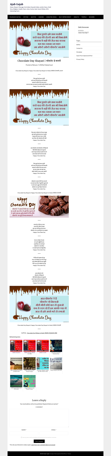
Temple (83, 17)
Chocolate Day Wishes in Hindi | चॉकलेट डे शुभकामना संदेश (42, 333)
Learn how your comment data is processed (43, 445)
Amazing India (51, 17)
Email (53, 430)
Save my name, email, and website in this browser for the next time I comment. (39, 437)
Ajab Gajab (16, 4)
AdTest (78, 44)
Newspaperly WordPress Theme (62, 453)
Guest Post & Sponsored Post (84, 55)
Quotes (33, 17)
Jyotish (25, 17)
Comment (39, 407)
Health (76, 17)
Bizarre (92, 17)
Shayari (41, 17)
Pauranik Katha (15, 17)
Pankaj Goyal (49, 65)
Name (24, 430)
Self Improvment (65, 17)
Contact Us (79, 48)
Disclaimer (79, 52)
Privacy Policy (80, 59)
